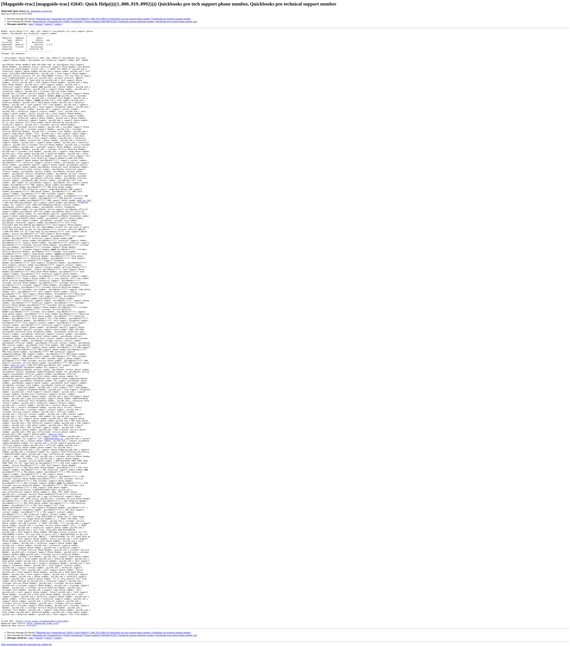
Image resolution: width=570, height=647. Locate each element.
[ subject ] (48, 24)
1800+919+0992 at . (54, 438)
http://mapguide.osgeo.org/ (42, 623)
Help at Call (84, 200)
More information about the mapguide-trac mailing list (26, 644)
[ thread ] (39, 24)
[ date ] (31, 24)
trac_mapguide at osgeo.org (39, 11)
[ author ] (58, 24)
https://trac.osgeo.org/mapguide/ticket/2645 (42, 621)
